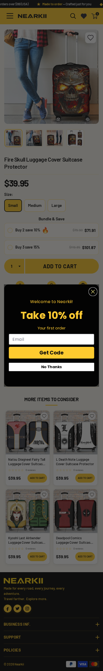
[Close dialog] (93, 292)
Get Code (51, 352)
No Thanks (51, 366)
